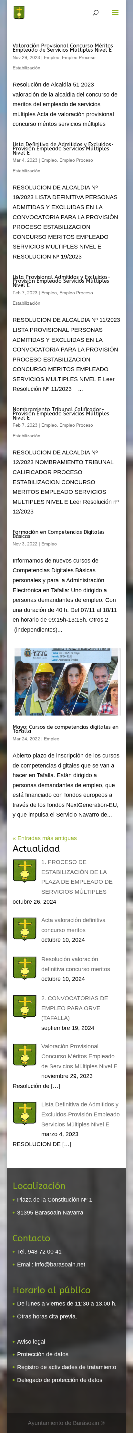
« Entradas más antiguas (45, 838)
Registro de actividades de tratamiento (66, 1367)
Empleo (51, 57)
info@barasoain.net (60, 1264)
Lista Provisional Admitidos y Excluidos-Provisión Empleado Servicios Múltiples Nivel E (61, 281)
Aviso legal (31, 1341)
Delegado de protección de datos (59, 1380)
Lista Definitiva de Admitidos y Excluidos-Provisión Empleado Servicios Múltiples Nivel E (63, 148)
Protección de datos (42, 1354)
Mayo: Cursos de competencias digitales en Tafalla (65, 729)
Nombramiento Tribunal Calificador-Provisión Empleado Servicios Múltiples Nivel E (61, 413)
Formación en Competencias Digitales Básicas (59, 534)
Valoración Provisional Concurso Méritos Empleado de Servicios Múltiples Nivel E (63, 48)
